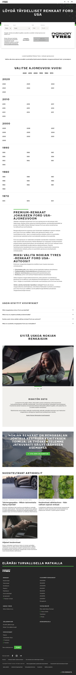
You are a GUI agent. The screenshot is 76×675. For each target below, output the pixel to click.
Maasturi (5, 588)
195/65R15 (42, 583)
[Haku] (68, 2)
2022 (28, 88)
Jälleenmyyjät (8, 621)
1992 (28, 160)
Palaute (5, 635)
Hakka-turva (7, 606)
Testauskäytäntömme (30, 667)
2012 (28, 112)
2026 (4, 84)
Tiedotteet (42, 614)
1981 (52, 184)
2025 (28, 84)
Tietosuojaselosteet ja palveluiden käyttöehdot (37, 663)
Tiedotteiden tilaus (8, 637)
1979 (3, 201)
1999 (3, 152)
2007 (52, 128)
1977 (52, 201)
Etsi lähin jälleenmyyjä (39, 453)
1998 (28, 152)
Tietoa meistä (44, 606)
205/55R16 (42, 580)
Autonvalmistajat (7, 593)
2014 (52, 108)
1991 (52, 160)
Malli (33, 25)
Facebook (6, 640)
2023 (4, 88)
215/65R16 (42, 596)
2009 (4, 128)
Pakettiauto (6, 591)
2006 (4, 132)
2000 (36, 73)
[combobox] (8, 28)
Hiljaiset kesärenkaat (11, 542)
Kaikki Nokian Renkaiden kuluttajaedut (38, 415)
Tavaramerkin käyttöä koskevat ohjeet (59, 663)
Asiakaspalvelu (45, 621)
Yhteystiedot (7, 632)
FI (64, 2)
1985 (28, 180)
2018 (28, 104)
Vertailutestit (6, 596)
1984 (52, 180)
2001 (52, 136)
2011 (52, 112)
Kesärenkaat (6, 580)
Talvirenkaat (6, 583)
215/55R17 (42, 588)
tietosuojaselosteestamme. (11, 44)
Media (42, 616)
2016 (3, 108)
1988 (28, 176)
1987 (52, 176)
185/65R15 (42, 591)
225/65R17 (42, 598)
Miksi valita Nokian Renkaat (47, 609)
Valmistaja (6, 25)
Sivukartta (39, 667)
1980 (46, 73)
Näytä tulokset (42, 39)
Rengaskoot (43, 601)
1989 (3, 176)
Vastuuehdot (6, 667)
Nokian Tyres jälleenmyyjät (10, 627)
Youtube (6, 642)
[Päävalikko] (72, 2)
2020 (25, 73)
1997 (52, 152)
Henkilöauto (6, 585)
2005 (28, 132)
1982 (28, 184)
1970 (51, 73)
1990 (41, 73)
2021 (52, 88)
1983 (3, 184)
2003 (4, 136)
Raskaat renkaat (8, 598)
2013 (3, 112)
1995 (28, 156)
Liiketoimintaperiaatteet (17, 667)
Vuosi (14, 25)
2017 (52, 104)
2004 (52, 132)
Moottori (43, 25)
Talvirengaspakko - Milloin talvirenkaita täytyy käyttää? (19, 503)
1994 (52, 156)
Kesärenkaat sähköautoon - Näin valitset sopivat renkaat (53, 503)
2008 (28, 128)
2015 (28, 108)
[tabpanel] (26, 35)
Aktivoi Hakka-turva (8, 609)
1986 (3, 180)
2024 (52, 84)
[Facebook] (12, 656)
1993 (3, 160)
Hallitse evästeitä (48, 667)
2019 (3, 104)
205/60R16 (42, 585)
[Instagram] (17, 656)
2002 (28, 136)
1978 (28, 201)
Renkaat (6, 577)
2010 (30, 73)
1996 (3, 156)
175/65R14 (42, 593)
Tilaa (18, 647)
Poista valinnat (26, 39)
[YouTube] (21, 656)
